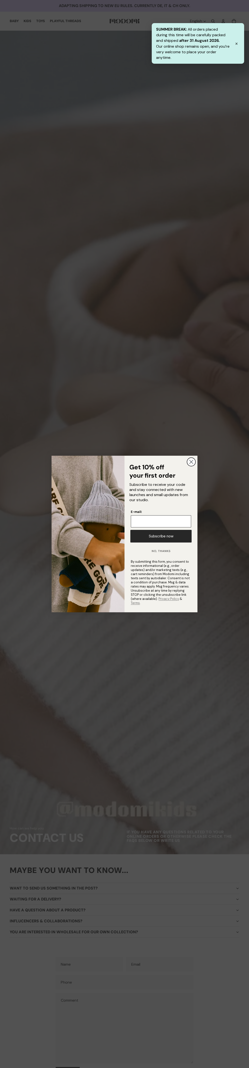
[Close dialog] (191, 462)
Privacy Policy (169, 599)
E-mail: (136, 512)
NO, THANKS (161, 551)
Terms (135, 603)
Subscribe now (161, 536)
